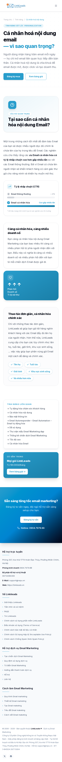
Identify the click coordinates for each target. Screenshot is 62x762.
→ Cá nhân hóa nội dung (19, 412)
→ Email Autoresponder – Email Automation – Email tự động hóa (29, 422)
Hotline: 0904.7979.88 (33, 528)
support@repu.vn (17, 580)
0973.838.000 (8, 576)
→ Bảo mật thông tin (17, 416)
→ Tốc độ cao (14, 439)
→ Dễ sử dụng (14, 427)
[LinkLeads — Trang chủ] (15, 6)
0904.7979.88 (26, 568)
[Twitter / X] (4, 756)
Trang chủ (7, 20)
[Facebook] (11, 756)
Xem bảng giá (36, 76)
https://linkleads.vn (15, 585)
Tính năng (19, 20)
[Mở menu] (56, 5)
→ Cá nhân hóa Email (17, 443)
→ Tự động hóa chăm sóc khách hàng (26, 408)
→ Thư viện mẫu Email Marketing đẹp (25, 431)
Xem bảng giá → (17, 471)
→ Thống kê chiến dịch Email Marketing (27, 435)
